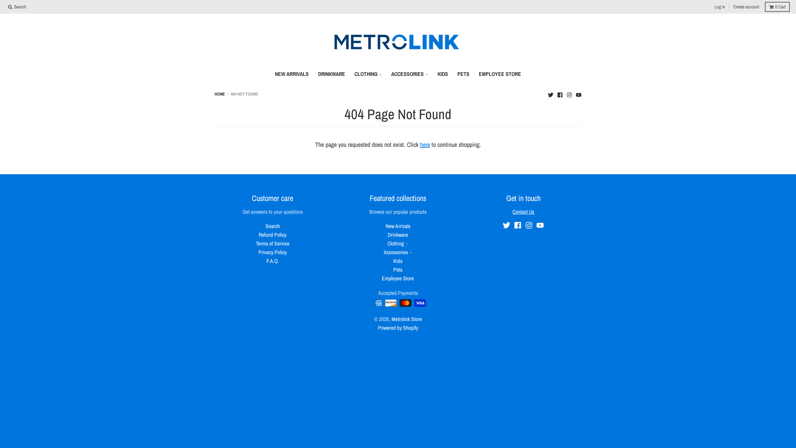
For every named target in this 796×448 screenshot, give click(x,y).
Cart (780, 6)
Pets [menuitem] (463, 73)
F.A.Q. (272, 260)
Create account (746, 6)
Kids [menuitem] (442, 73)
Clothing (395, 243)
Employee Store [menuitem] (500, 73)
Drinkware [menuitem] (331, 73)
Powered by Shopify (398, 327)
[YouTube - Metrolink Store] (578, 93)
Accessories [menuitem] (407, 73)
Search (273, 226)
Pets (397, 269)
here (425, 144)
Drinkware (398, 234)
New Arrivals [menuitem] (292, 73)
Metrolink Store (406, 319)
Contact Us (523, 211)
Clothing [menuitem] (365, 73)
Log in (720, 6)
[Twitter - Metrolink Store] (550, 93)
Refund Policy (272, 234)
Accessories (396, 252)
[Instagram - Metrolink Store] (569, 93)
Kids (397, 260)
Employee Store (398, 278)
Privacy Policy (272, 252)
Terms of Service (272, 243)
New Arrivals (398, 226)
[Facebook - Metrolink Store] (560, 93)
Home (220, 94)
